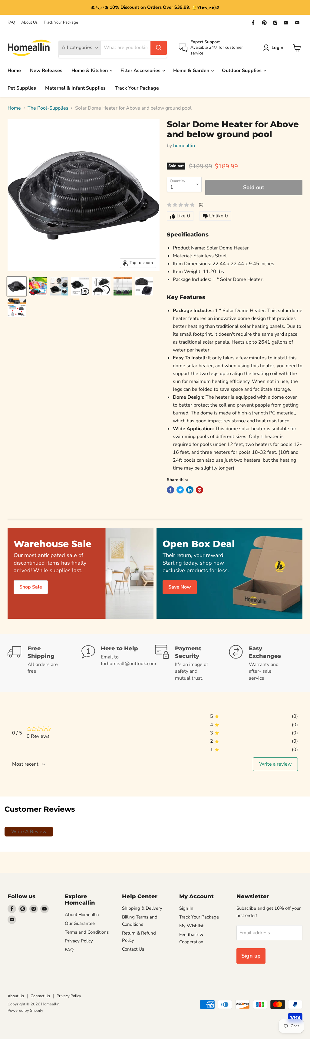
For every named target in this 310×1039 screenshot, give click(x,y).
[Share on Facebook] (170, 489)
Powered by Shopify (25, 1010)
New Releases (46, 70)
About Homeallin (82, 915)
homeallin (184, 145)
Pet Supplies (22, 88)
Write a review (275, 764)
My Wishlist (191, 926)
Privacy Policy (79, 941)
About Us (29, 22)
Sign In (186, 908)
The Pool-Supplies (48, 108)
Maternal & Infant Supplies (75, 88)
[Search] (158, 48)
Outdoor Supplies (242, 70)
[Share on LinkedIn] (189, 489)
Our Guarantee (80, 923)
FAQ (11, 22)
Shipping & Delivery (142, 908)
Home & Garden (191, 70)
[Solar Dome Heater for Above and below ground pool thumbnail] (16, 286)
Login (277, 48)
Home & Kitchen (90, 70)
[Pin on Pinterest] (199, 489)
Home (14, 70)
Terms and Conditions (87, 932)
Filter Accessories (141, 70)
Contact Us (133, 949)
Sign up (251, 955)
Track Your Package (61, 22)
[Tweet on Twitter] (180, 489)
